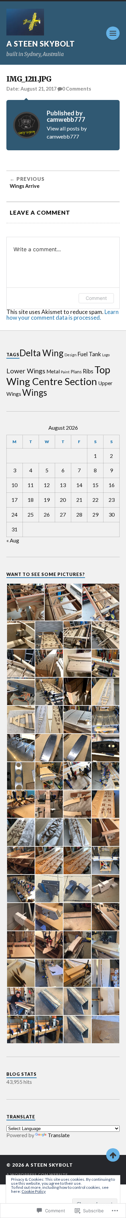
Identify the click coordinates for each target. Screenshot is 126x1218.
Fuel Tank (89, 354)
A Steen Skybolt (40, 43)
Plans (76, 371)
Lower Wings (25, 371)
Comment (96, 298)
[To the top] (113, 1155)
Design (71, 355)
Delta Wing (41, 353)
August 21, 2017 (38, 89)
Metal (53, 371)
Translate (59, 1135)
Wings (34, 392)
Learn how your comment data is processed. (62, 314)
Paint (65, 372)
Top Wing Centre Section (58, 375)
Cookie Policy (34, 1191)
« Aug (12, 540)
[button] (25, 602)
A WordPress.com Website (37, 1174)
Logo (106, 355)
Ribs (88, 371)
